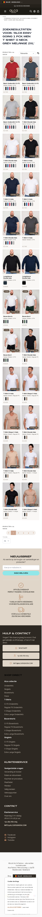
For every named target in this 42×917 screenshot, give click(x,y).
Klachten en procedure (13, 779)
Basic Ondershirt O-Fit (11, 83)
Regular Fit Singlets (12, 745)
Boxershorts (7, 316)
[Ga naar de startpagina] (13, 11)
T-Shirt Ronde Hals (29, 122)
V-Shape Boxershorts (12, 730)
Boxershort (26, 316)
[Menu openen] (5, 11)
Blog (9, 876)
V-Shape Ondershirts (12, 711)
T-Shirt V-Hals (27, 160)
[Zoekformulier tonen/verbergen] (31, 11)
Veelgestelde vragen (13, 768)
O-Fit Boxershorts (11, 724)
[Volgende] (33, 533)
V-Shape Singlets (11, 749)
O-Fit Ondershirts (11, 704)
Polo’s (6, 696)
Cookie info (10, 910)
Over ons (8, 796)
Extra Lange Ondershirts (13, 714)
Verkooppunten (10, 793)
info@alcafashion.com (15, 825)
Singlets (7, 689)
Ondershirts (8, 686)
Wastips (7, 786)
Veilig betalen (9, 789)
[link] (8, 533)
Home (4, 16)
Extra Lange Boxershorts (14, 734)
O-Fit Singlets (9, 742)
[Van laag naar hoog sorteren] (38, 53)
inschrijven (21, 573)
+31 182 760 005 (10, 822)
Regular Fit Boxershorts (13, 727)
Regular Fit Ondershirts (13, 707)
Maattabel (8, 782)
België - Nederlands (13, 2)
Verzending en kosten (12, 772)
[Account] (34, 11)
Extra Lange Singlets (12, 752)
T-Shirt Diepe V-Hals (29, 393)
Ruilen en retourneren (12, 775)
